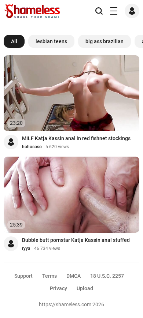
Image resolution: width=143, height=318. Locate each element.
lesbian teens (51, 41)
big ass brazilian (104, 41)
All (14, 41)
